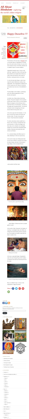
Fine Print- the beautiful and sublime (10, 374)
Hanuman (6, 394)
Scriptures (5, 417)
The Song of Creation (7, 362)
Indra (5, 395)
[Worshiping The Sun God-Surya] (8, 348)
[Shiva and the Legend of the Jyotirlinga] (20, 324)
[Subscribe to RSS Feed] (9, 303)
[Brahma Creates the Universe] (8, 324)
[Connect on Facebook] (4, 303)
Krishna (5, 397)
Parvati (2, 52)
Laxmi (5, 381)
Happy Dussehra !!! (17, 33)
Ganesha (6, 392)
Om (4, 411)
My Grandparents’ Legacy (8, 364)
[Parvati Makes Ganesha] (8, 336)
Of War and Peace (7, 360)
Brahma (5, 390)
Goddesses (6, 376)
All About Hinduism (6, 8)
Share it (9, 288)
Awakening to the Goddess (8, 358)
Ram (5, 399)
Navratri (23, 60)
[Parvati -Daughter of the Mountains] (20, 348)
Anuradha (13, 37)
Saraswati (4, 56)
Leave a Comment (25, 38)
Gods (4, 389)
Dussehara (4, 49)
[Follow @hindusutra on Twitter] (6, 303)
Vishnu (5, 404)
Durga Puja (4, 48)
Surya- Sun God (7, 402)
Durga (5, 378)
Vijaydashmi (4, 58)
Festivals (18, 37)
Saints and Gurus (7, 413)
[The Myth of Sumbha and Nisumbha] (20, 336)
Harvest (4, 51)
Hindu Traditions (6, 406)
